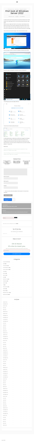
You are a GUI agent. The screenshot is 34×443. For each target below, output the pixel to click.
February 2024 (5, 332)
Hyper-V (4, 273)
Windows (17, 9)
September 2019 (5, 413)
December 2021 (5, 371)
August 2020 (5, 396)
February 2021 (5, 388)
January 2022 (5, 369)
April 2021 (4, 384)
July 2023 (4, 342)
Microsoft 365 (5, 279)
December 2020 (5, 390)
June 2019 (4, 419)
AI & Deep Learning (6, 261)
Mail (6, 181)
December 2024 (5, 315)
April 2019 (4, 423)
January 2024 (5, 334)
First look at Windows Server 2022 (17, 12)
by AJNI (17, 16)
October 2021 (5, 375)
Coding (4, 271)
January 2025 (5, 313)
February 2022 (5, 367)
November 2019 (5, 409)
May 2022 (4, 365)
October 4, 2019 (17, 163)
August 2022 (5, 359)
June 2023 (4, 344)
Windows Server (23, 9)
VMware (4, 288)
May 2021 (4, 382)
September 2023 (5, 338)
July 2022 (4, 361)
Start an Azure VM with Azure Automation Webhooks (26, 162)
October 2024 (5, 319)
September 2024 (5, 321)
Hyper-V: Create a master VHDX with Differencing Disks (16, 161)
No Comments (22, 16)
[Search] (15, 217)
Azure (4, 263)
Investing (4, 275)
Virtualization (11, 9)
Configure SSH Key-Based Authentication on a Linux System (7, 162)
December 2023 (5, 336)
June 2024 (4, 325)
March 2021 (5, 386)
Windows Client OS (6, 292)
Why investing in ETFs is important (17, 231)
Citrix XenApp (5, 265)
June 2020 (4, 400)
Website (5, 185)
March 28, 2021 (11, 16)
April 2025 (4, 309)
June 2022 (4, 363)
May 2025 (4, 307)
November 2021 (5, 373)
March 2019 (5, 425)
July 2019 (4, 417)
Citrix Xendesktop (6, 267)
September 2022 (5, 357)
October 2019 (5, 411)
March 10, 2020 (7, 164)
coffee (17, 223)
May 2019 (4, 421)
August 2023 (5, 340)
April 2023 (4, 346)
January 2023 (5, 350)
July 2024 (4, 323)
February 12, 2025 (26, 164)
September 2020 (5, 394)
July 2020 (4, 398)
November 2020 (5, 392)
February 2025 (5, 311)
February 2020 (5, 407)
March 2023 (5, 348)
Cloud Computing (6, 269)
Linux (4, 277)
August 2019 (5, 415)
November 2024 (5, 317)
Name (6, 176)
